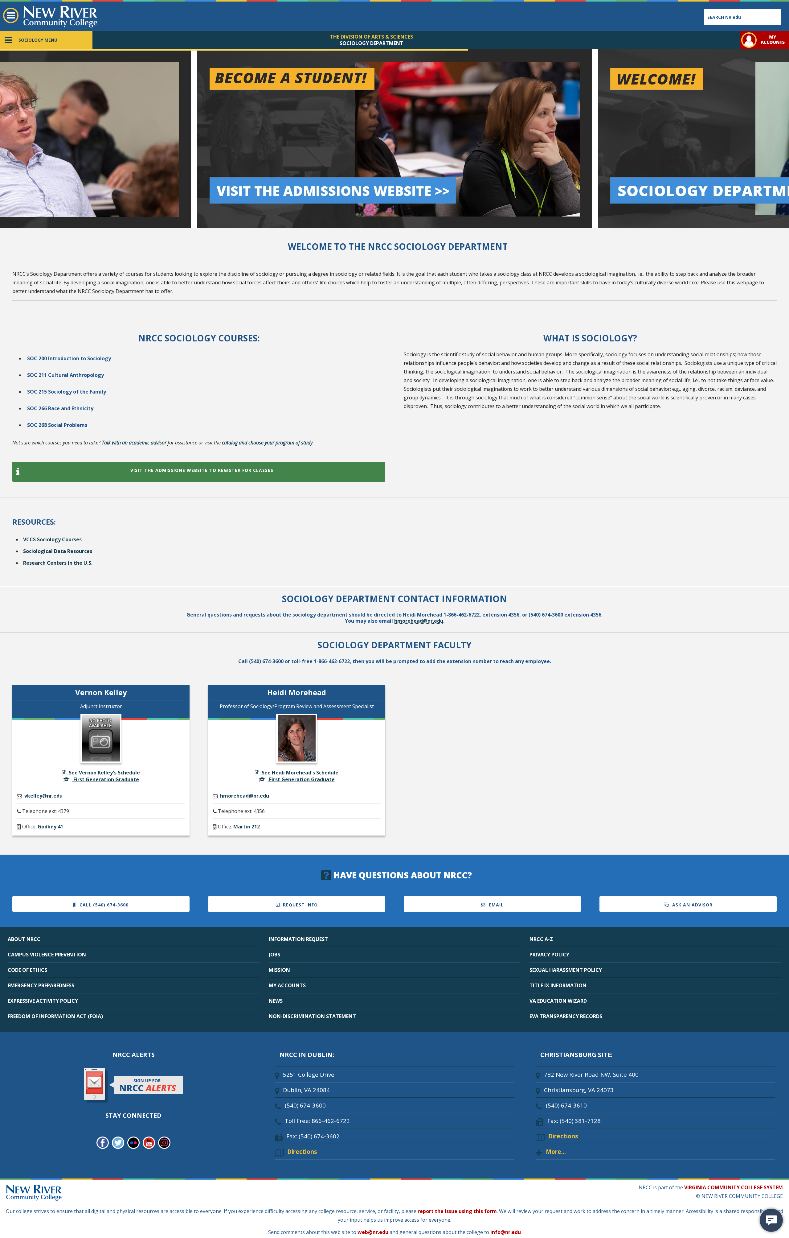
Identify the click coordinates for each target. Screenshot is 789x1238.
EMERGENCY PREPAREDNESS (41, 985)
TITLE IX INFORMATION (558, 985)
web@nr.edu (373, 1232)
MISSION (279, 970)
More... (556, 1151)
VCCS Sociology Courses (52, 539)
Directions (302, 1151)
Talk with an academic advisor (134, 442)
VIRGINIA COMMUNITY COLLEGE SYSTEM (733, 1187)
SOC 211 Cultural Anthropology (65, 375)
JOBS (274, 954)
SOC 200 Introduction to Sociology (69, 358)
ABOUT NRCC (24, 939)
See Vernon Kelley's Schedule (104, 772)
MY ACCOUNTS (287, 985)
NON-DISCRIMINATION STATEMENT (312, 1016)
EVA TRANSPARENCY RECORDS (565, 1016)
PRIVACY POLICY (549, 954)
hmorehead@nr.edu (418, 620)
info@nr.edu (505, 1232)
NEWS (276, 1000)
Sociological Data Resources (57, 551)
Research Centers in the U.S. (57, 562)
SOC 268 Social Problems (57, 425)
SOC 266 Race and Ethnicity (60, 408)
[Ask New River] (771, 1220)
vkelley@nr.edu (43, 795)
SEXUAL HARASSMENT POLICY (565, 970)
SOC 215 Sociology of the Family (66, 391)
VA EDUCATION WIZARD (558, 1000)
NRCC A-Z (541, 939)
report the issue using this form (457, 1211)
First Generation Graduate (105, 779)
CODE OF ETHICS (27, 970)
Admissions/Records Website (41, 52)
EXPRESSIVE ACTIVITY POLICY (43, 1000)
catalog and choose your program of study (267, 442)
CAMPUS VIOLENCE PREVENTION (47, 954)
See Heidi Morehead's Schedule (300, 772)
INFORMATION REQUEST (298, 939)
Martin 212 (246, 826)
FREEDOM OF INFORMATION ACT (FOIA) (55, 1016)
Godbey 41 (50, 826)
